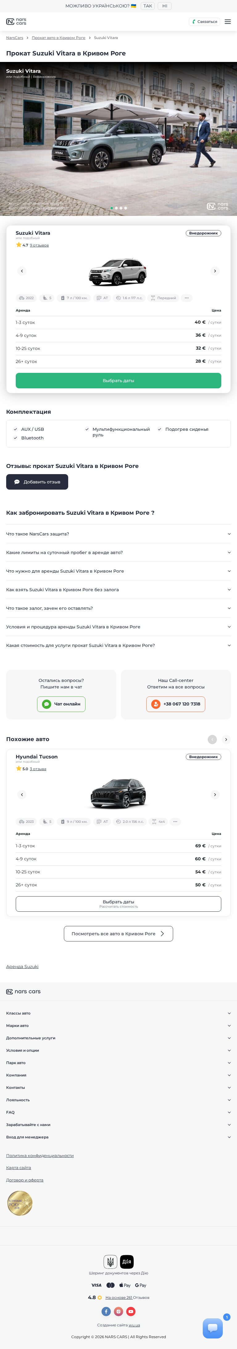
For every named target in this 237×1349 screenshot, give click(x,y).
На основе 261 (127, 1297)
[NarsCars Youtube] (130, 1311)
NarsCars (14, 38)
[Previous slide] (22, 271)
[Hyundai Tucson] (118, 794)
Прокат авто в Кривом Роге (58, 38)
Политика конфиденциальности (40, 1155)
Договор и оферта (25, 1179)
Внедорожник (203, 233)
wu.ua (134, 1325)
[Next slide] (215, 271)
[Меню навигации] (228, 21)
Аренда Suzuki (22, 966)
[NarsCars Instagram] (118, 1311)
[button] (111, 208)
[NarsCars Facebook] (106, 1311)
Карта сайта (18, 1167)
